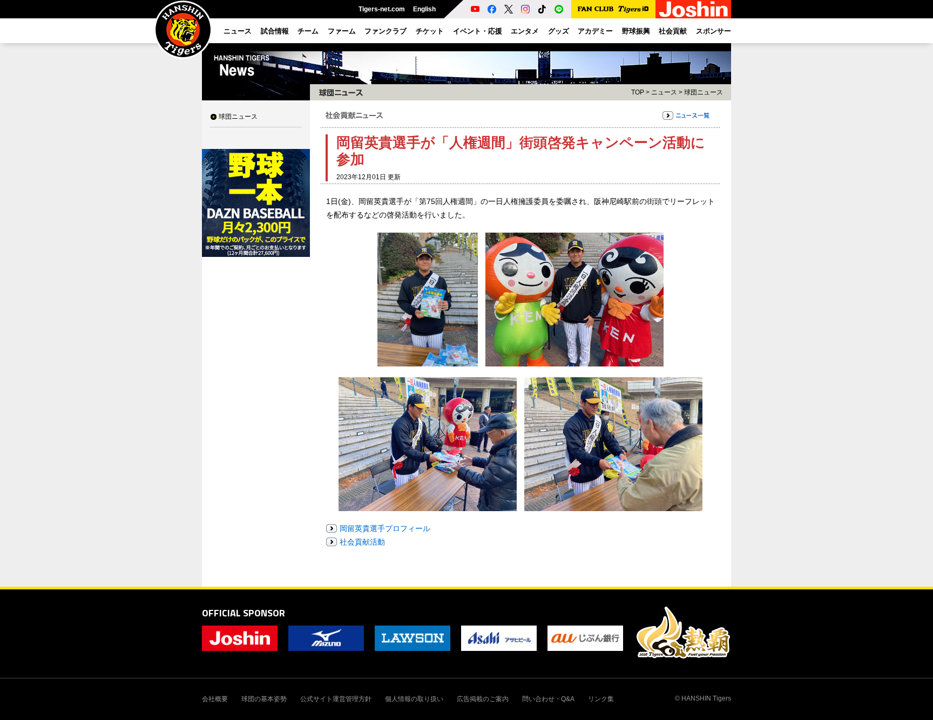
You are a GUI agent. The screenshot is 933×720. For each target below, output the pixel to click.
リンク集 (601, 699)
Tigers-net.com (382, 9)
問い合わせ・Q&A (548, 699)
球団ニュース (238, 116)
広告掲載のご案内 (483, 699)
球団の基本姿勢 (264, 699)
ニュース (664, 92)
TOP (637, 92)
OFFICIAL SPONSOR (243, 613)
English (424, 9)
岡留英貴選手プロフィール (385, 528)
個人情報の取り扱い (414, 699)
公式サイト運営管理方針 (335, 699)
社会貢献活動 (362, 542)
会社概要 (215, 699)
